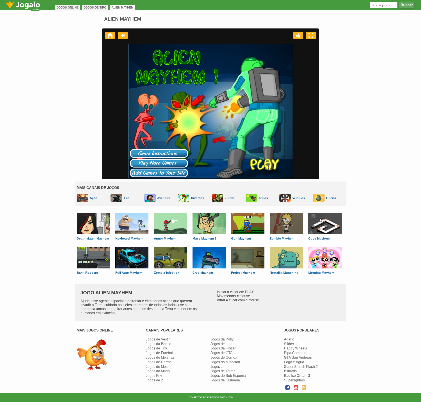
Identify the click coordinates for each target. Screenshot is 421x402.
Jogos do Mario (158, 371)
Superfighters (294, 380)
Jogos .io (217, 366)
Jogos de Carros (158, 362)
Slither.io (291, 344)
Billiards (290, 371)
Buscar (407, 5)
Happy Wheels (295, 348)
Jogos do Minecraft (225, 362)
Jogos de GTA (221, 353)
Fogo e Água (294, 362)
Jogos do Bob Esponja (228, 375)
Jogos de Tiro (156, 348)
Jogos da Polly (222, 339)
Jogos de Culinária (225, 380)
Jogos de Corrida (223, 357)
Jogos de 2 (154, 380)
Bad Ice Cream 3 (297, 375)
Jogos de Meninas (160, 357)
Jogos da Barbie (158, 344)
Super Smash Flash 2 (301, 366)
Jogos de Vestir (158, 339)
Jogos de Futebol (159, 353)
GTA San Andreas (298, 357)
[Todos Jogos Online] (92, 355)
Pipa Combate (295, 353)
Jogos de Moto (157, 366)
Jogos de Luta (221, 344)
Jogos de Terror (222, 371)
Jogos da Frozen (223, 348)
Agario (289, 339)
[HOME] (110, 35)
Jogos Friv (154, 375)
